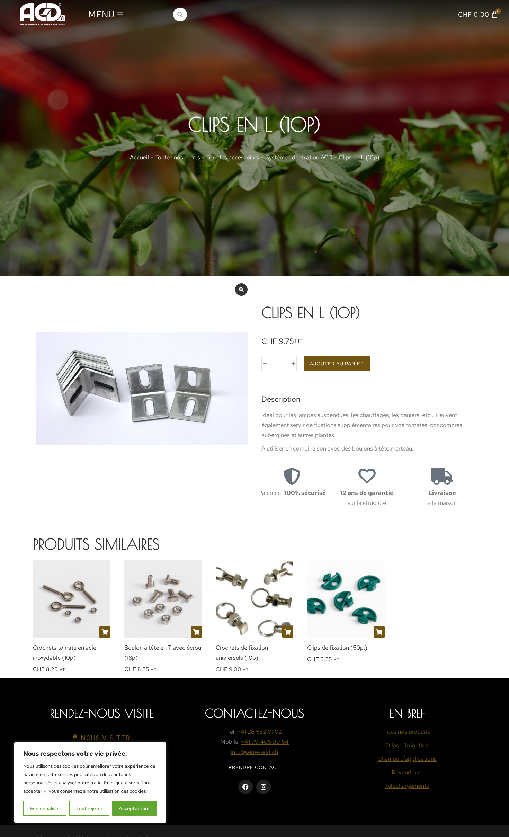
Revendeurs (407, 772)
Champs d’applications (407, 759)
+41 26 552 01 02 (259, 732)
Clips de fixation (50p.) (337, 647)
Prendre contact (254, 767)
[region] (90, 782)
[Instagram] (263, 787)
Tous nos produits (407, 732)
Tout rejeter (89, 808)
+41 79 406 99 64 (265, 742)
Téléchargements (407, 786)
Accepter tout (134, 808)
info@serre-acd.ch (254, 752)
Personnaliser (45, 808)
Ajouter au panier (337, 363)
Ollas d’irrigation (407, 745)
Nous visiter (105, 738)
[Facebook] (245, 787)
